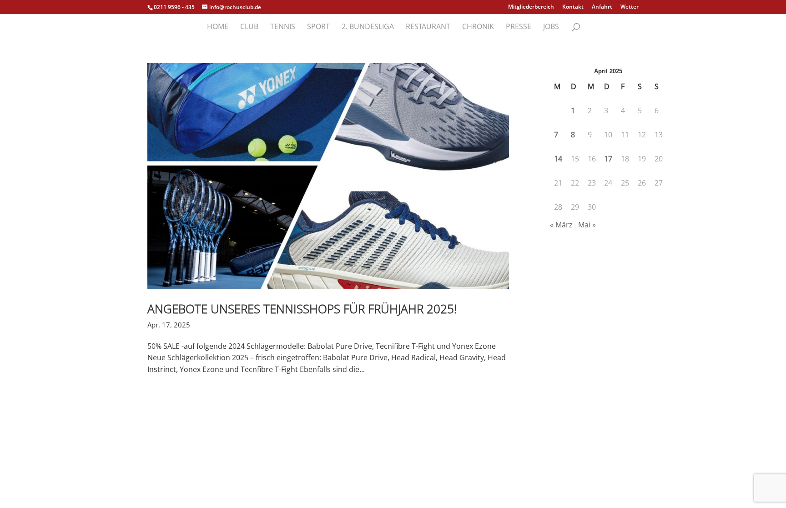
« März (561, 225)
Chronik (478, 27)
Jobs (551, 27)
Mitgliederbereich (531, 7)
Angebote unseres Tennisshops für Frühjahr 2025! (302, 309)
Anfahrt (602, 7)
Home (217, 27)
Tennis (282, 27)
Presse (518, 27)
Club (249, 27)
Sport (318, 27)
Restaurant (428, 27)
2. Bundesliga (368, 27)
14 (558, 159)
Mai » (587, 225)
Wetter (629, 7)
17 (608, 159)
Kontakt (573, 7)
